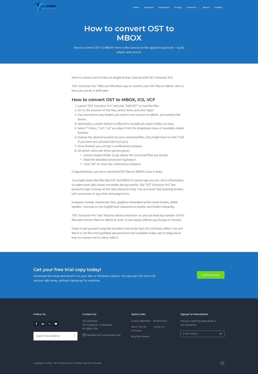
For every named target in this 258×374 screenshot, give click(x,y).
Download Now (211, 275)
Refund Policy (160, 321)
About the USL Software (138, 329)
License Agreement (141, 321)
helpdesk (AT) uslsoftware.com (103, 335)
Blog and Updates (140, 337)
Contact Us (159, 327)
